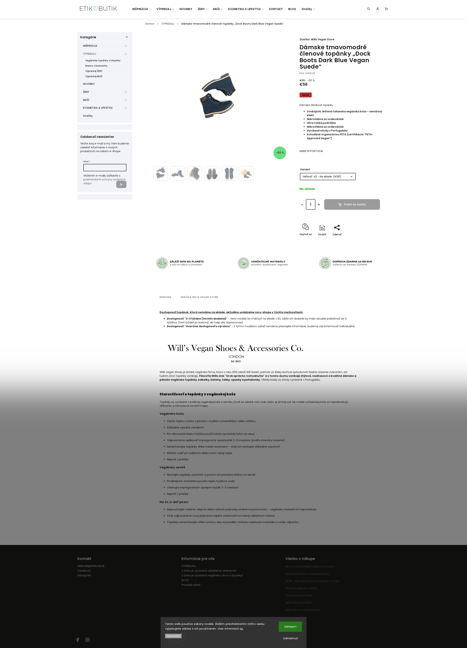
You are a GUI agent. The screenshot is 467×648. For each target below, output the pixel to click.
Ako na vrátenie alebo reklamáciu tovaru (310, 566)
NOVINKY (89, 84)
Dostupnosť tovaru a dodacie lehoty (307, 574)
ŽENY (86, 92)
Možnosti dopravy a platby (301, 588)
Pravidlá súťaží (191, 585)
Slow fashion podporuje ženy (302, 610)
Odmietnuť (290, 638)
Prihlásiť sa (121, 184)
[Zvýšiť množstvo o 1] (319, 204)
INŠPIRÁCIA (90, 46)
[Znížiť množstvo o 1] (302, 204)
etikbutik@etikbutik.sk (91, 566)
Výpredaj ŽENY (93, 71)
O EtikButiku (189, 566)
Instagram (84, 575)
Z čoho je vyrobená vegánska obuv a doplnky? (212, 575)
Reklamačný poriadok (298, 602)
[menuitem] (142, 9)
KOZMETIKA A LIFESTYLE (98, 108)
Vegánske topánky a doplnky (103, 60)
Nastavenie (173, 636)
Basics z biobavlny (96, 65)
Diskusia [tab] (165, 297)
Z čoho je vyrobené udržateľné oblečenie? (209, 570)
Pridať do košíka (355, 204)
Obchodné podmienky (298, 595)
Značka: (317, 39)
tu (241, 628)
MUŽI (86, 100)
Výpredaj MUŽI (93, 76)
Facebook (84, 570)
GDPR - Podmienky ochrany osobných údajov (312, 581)
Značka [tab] (199, 297)
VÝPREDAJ (89, 54)
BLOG (185, 580)
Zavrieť (371, 241)
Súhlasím (290, 626)
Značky (88, 116)
